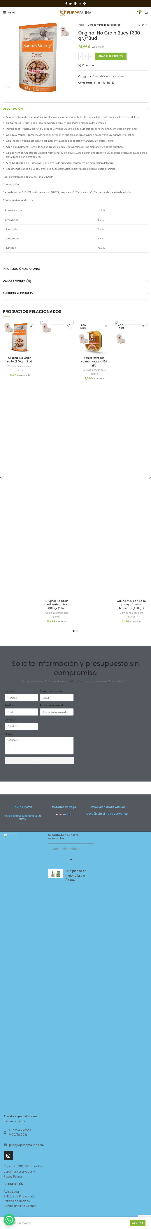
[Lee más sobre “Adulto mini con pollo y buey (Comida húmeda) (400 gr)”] (143, 326)
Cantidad (10, 719)
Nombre (9, 691)
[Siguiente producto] (146, 25)
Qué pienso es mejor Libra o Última (75, 875)
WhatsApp (76, 681)
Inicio (81, 24)
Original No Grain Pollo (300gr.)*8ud (19, 359)
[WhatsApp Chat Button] (9, 1219)
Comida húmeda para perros (104, 24)
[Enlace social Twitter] (70, 3)
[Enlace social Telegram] (84, 3)
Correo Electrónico (51, 691)
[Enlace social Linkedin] (80, 3)
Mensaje (9, 733)
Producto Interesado (52, 705)
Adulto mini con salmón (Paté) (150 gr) (94, 361)
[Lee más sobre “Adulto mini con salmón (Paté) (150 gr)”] (106, 326)
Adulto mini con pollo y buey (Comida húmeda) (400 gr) (131, 604)
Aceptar (137, 1222)
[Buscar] (146, 12)
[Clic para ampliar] (9, 86)
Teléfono (10, 705)
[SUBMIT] (71, 859)
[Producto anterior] (139, 25)
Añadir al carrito (111, 56)
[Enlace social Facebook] (66, 3)
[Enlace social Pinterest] (75, 3)
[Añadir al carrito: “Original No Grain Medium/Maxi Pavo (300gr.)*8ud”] (68, 326)
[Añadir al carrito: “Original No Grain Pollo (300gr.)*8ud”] (31, 326)
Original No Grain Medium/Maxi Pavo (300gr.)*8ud (56, 604)
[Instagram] (8, 1155)
